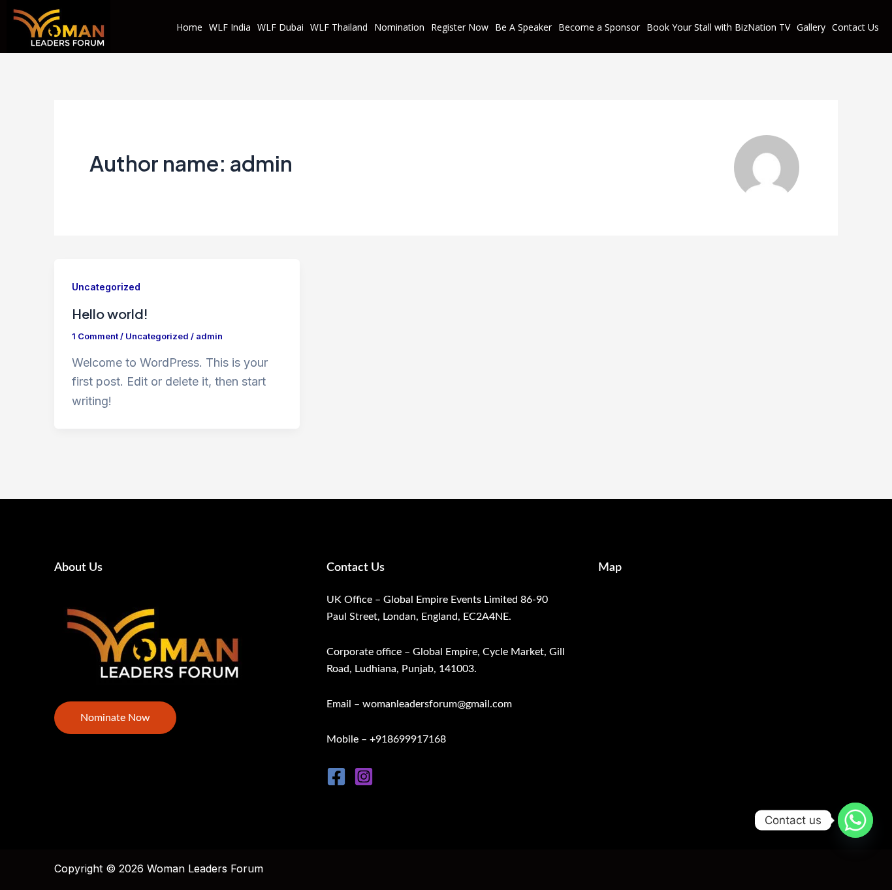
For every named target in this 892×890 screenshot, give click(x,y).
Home (189, 27)
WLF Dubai (280, 27)
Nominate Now (115, 718)
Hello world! (110, 313)
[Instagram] (364, 776)
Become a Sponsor (599, 27)
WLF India (230, 27)
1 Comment (95, 336)
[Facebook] (336, 776)
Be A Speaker (523, 27)
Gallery (811, 27)
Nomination (399, 27)
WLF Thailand (339, 27)
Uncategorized (106, 286)
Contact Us (855, 27)
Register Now (459, 27)
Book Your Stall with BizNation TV (718, 27)
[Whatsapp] (855, 820)
